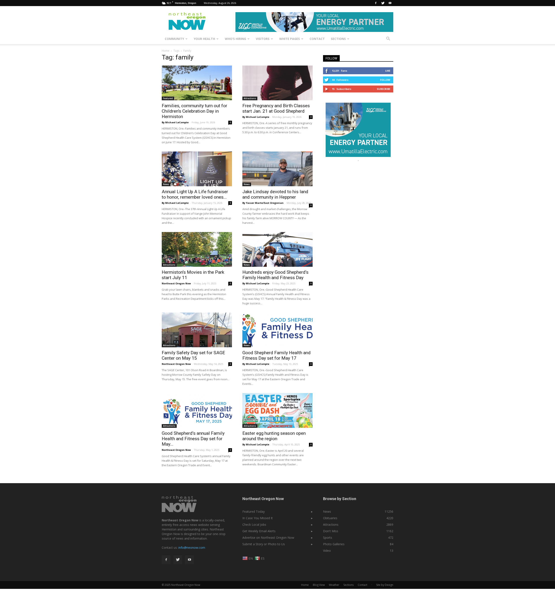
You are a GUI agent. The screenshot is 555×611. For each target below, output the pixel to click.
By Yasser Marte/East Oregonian (263, 202)
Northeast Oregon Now (176, 283)
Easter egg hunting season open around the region (274, 436)
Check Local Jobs (254, 524)
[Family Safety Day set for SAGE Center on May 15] (197, 330)
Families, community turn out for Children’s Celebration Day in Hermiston (194, 111)
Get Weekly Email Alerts (259, 531)
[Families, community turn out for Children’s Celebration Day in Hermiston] (197, 83)
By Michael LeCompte (175, 122)
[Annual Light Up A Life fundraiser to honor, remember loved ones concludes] (197, 169)
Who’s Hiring (235, 39)
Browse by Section (339, 498)
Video (327, 550)
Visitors (262, 39)
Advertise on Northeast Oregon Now (268, 537)
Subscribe (383, 89)
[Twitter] (383, 3)
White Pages (289, 39)
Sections (338, 39)
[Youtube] (390, 3)
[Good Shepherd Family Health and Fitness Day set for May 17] (277, 330)
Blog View (319, 585)
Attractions (250, 98)
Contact (317, 39)
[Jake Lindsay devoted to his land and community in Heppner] (277, 169)
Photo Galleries (333, 544)
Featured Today (253, 511)
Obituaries (330, 518)
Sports (327, 537)
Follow (385, 79)
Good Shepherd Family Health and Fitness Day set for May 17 (276, 355)
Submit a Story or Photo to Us (263, 544)
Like (387, 70)
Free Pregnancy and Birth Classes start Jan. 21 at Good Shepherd (276, 108)
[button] (388, 39)
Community (174, 39)
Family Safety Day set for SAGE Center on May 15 (193, 355)
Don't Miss (330, 531)
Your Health (204, 39)
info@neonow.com (191, 547)
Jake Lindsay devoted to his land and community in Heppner (275, 194)
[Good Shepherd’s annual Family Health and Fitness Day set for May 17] (197, 410)
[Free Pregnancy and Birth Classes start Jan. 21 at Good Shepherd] (277, 83)
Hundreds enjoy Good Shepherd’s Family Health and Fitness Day (275, 275)
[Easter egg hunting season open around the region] (277, 410)
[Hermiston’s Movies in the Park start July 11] (197, 249)
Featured (168, 98)
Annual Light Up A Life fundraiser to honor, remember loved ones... (195, 194)
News (166, 184)
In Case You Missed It (257, 518)
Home (165, 51)
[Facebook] (375, 3)
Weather (334, 585)
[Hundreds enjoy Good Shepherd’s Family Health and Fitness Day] (277, 249)
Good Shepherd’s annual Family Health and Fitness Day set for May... (193, 439)
